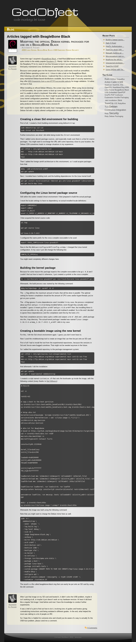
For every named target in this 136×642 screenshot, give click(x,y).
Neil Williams (52, 381)
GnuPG (107, 95)
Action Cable (111, 82)
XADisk (113, 79)
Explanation (109, 97)
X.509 (120, 82)
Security (75, 50)
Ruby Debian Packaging (114, 116)
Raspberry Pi (51, 61)
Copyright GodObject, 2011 (64, 637)
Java (119, 100)
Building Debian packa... (115, 40)
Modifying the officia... (114, 60)
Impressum (78, 637)
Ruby (107, 114)
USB (55, 50)
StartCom (108, 85)
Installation (113, 100)
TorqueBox (120, 79)
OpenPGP (121, 92)
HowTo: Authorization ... (115, 46)
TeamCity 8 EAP (112, 66)
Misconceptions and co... (115, 56)
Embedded (61, 50)
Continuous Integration (115, 110)
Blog (10, 29)
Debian (68, 50)
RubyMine (122, 103)
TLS (107, 106)
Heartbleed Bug (118, 87)
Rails (107, 79)
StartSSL (116, 85)
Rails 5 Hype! (111, 43)
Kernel (34, 50)
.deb (106, 100)
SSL (121, 85)
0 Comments (92, 628)
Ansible (117, 97)
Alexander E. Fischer (30, 48)
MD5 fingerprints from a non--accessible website (49, 81)
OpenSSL (108, 87)
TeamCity (109, 103)
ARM (24, 50)
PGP (113, 95)
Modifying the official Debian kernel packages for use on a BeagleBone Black (54, 43)
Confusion (119, 95)
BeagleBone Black (45, 50)
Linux (28, 50)
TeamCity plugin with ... (115, 50)
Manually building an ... (115, 53)
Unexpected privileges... (115, 63)
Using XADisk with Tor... (115, 70)
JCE (115, 103)
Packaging (124, 97)
